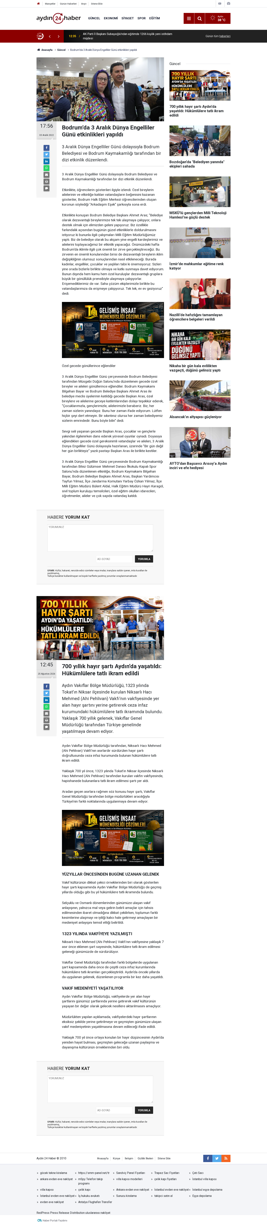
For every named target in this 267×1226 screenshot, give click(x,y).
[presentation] (49, 36)
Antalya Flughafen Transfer (95, 1202)
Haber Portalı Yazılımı (55, 1220)
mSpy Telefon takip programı (90, 1181)
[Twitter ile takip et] (216, 1158)
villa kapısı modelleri (129, 1179)
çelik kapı (84, 1189)
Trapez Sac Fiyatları (166, 1173)
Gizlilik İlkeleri (145, 1158)
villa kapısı (47, 1189)
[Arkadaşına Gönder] (46, 175)
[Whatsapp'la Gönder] (46, 168)
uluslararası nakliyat (97, 1213)
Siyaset (128, 18)
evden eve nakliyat (52, 1202)
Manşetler (50, 3)
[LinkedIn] (46, 161)
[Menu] (189, 18)
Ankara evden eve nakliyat (132, 1189)
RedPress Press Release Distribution (61, 1213)
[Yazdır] (46, 181)
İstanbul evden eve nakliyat (171, 1189)
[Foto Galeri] (228, 3)
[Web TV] (220, 3)
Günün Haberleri (68, 3)
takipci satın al (163, 1196)
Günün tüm (218, 36)
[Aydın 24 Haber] (59, 18)
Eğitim (154, 18)
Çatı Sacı (197, 1173)
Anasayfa (102, 1158)
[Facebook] (46, 148)
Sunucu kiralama (126, 1196)
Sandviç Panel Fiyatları (130, 1173)
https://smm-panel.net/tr (94, 1173)
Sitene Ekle (96, 3)
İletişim (129, 1158)
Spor (141, 18)
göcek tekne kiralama (53, 1173)
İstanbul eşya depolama (207, 1189)
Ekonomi (111, 18)
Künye (116, 1158)
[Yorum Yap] (46, 188)
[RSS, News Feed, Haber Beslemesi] (225, 1158)
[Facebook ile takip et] (207, 1158)
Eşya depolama (202, 1196)
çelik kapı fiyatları (165, 1179)
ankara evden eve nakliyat (56, 1179)
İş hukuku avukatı (89, 1196)
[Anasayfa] (39, 3)
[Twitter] (46, 155)
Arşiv (83, 3)
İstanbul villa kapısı (204, 1179)
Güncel (94, 18)
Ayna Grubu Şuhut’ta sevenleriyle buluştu (108, 36)
